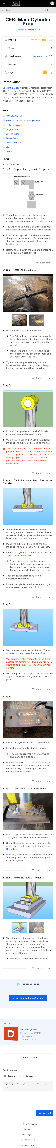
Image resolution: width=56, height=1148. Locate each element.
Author (8, 1023)
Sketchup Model (11, 87)
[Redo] (7, 1088)
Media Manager (29, 1076)
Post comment (44, 1113)
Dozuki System (33, 30)
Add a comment (42, 263)
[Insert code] (18, 1084)
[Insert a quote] (37, 1084)
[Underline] (29, 1084)
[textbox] (28, 1100)
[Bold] (7, 1084)
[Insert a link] (24, 1084)
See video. (26, 555)
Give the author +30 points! (29, 998)
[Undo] (45, 1084)
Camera (11, 1076)
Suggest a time (40, 56)
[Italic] (12, 1084)
